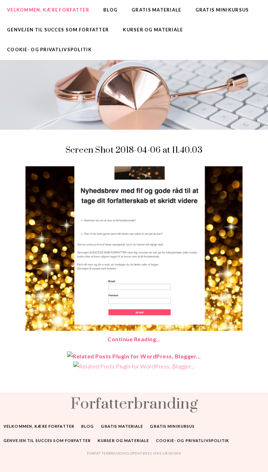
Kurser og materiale (153, 29)
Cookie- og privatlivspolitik (49, 49)
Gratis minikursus (222, 10)
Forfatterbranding (134, 402)
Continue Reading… (133, 339)
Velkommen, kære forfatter (48, 10)
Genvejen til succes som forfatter (58, 29)
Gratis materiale (156, 10)
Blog (110, 10)
